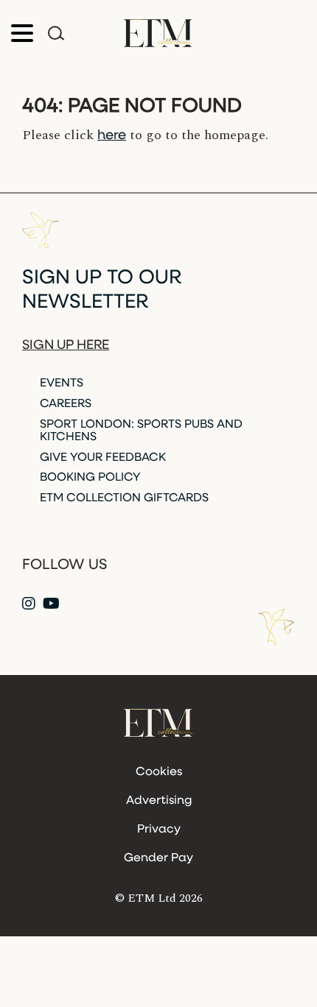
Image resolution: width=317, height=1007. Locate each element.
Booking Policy (90, 478)
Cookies (159, 772)
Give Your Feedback (103, 458)
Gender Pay (158, 858)
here (111, 136)
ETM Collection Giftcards (124, 498)
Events (61, 383)
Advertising (159, 801)
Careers (65, 404)
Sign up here (65, 346)
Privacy (159, 829)
